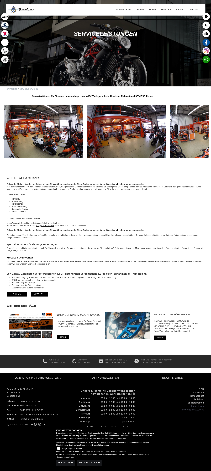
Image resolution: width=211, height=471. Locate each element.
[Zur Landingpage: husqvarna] (5, 25)
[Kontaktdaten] (206, 25)
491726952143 (84, 362)
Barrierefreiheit (196, 403)
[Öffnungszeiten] (206, 16)
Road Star (194, 9)
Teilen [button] (40, 294)
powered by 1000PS (193, 410)
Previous (5, 137)
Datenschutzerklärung (117, 438)
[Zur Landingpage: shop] (5, 51)
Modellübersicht (124, 9)
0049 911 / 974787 (57, 362)
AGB (201, 389)
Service (179, 9)
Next (205, 137)
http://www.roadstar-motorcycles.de (39, 414)
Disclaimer (198, 399)
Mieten (152, 9)
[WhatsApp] (206, 59)
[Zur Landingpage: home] (5, 59)
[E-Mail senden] (101, 361)
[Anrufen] (45, 361)
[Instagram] (206, 51)
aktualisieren (197, 406)
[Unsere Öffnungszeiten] (136, 361)
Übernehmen (65, 463)
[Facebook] (206, 42)
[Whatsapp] (74, 361)
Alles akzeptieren (89, 463)
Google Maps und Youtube (72, 448)
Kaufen (140, 9)
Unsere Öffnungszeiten (152, 362)
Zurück (17, 294)
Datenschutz (197, 396)
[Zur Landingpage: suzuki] (5, 33)
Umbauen (166, 9)
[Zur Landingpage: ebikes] (5, 42)
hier (119, 184)
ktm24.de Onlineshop (20, 257)
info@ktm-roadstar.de (45, 226)
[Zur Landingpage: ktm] (5, 16)
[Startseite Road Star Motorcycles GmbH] (21, 9)
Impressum (198, 392)
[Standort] (206, 33)
